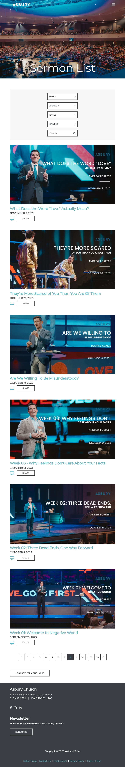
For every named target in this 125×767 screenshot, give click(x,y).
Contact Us (45, 761)
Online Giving (30, 761)
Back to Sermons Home (30, 673)
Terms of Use (94, 761)
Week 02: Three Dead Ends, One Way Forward (51, 548)
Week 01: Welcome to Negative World (44, 633)
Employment (60, 761)
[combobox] (62, 96)
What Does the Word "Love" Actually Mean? (49, 208)
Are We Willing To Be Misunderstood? (44, 378)
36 (97, 657)
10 (83, 657)
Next (103, 657)
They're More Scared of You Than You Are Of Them (55, 293)
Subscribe (21, 732)
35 (91, 657)
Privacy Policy (77, 761)
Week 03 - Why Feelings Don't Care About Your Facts (57, 463)
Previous (22, 657)
